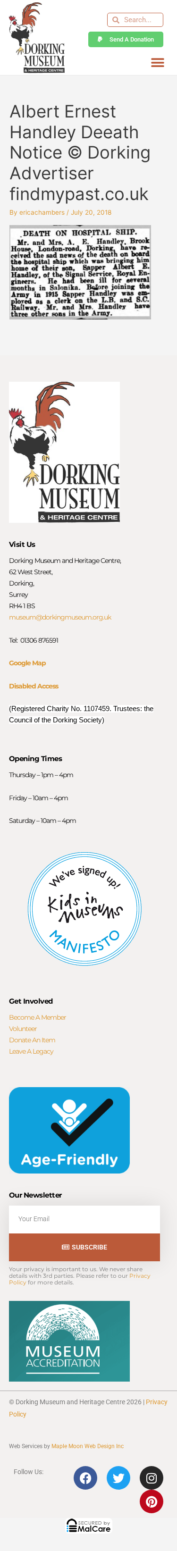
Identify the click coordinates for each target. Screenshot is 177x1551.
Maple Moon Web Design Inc (87, 1446)
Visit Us (22, 544)
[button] (157, 62)
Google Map (27, 663)
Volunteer (23, 1028)
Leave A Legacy (31, 1051)
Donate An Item (32, 1040)
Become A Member (37, 1017)
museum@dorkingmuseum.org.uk (60, 617)
